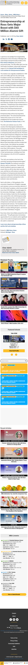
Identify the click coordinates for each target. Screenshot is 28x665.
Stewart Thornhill (5, 163)
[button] (11, 354)
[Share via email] (12, 39)
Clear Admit (19, 36)
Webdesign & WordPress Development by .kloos (14, 658)
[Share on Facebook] (9, 39)
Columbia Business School (5, 662)
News (10, 14)
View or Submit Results (14, 594)
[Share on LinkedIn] (4, 39)
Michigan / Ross (10, 232)
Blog (6, 14)
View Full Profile (14, 351)
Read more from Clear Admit (10, 252)
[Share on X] (6, 39)
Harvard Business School (17, 662)
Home (2, 14)
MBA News (16, 14)
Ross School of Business (8, 62)
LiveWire (2, 663)
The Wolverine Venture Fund (12, 121)
